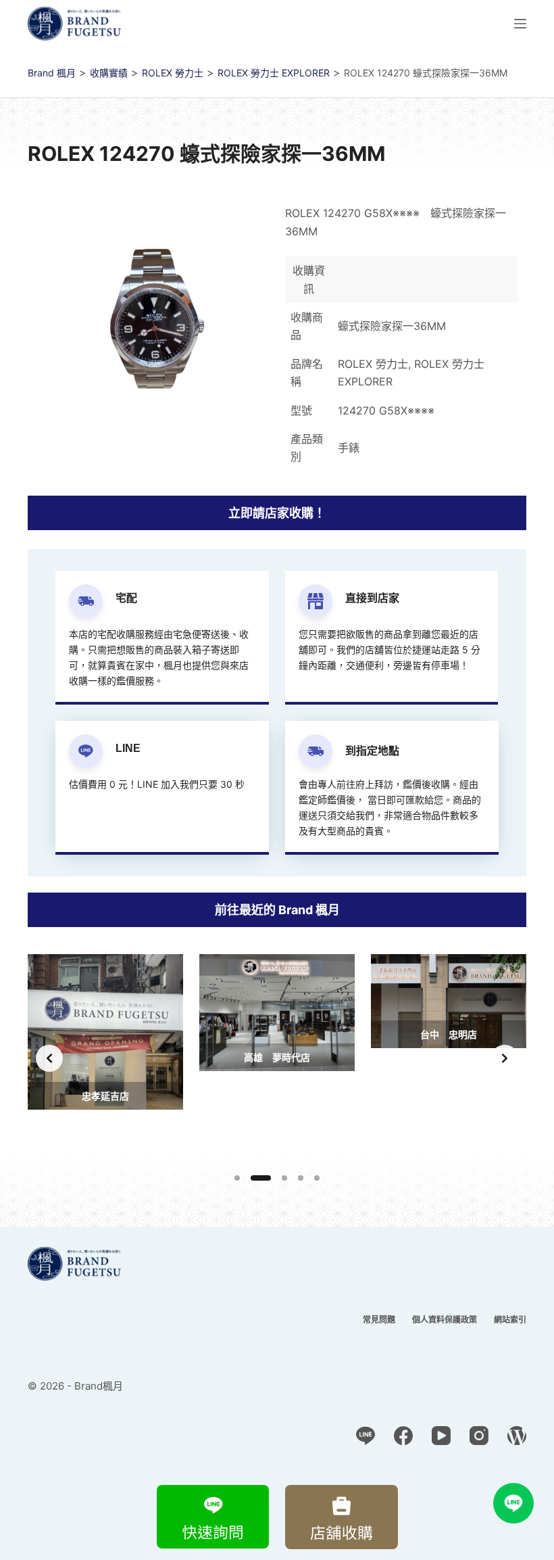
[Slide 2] (261, 1178)
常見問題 (379, 1320)
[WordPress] (516, 1435)
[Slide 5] (317, 1178)
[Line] (365, 1435)
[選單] (520, 24)
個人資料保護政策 (444, 1320)
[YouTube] (441, 1435)
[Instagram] (479, 1435)
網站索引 (510, 1320)
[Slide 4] (301, 1178)
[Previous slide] (49, 1058)
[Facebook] (403, 1435)
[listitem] (105, 1058)
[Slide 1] (237, 1178)
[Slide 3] (284, 1178)
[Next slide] (504, 1058)
